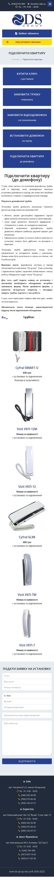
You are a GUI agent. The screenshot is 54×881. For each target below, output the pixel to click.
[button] (27, 42)
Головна (15, 59)
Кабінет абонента (29, 33)
